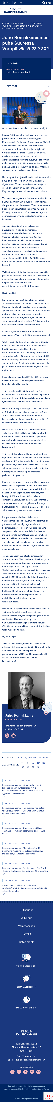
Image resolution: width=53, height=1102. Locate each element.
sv (21, 3)
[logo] (15, 10)
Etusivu (6, 23)
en (15, 3)
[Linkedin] (13, 735)
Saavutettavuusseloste (17, 1086)
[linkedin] (33, 765)
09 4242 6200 (28, 1056)
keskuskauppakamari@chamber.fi (28, 1059)
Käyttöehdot (24, 1089)
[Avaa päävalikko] (48, 10)
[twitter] (27, 765)
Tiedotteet (37, 23)
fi (7, 3)
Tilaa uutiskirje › (26, 966)
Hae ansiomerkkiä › (26, 1008)
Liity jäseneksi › (26, 987)
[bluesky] (38, 765)
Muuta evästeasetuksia (40, 1089)
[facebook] (22, 765)
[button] (46, 2)
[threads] (43, 765)
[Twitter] (7, 735)
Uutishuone (19, 23)
